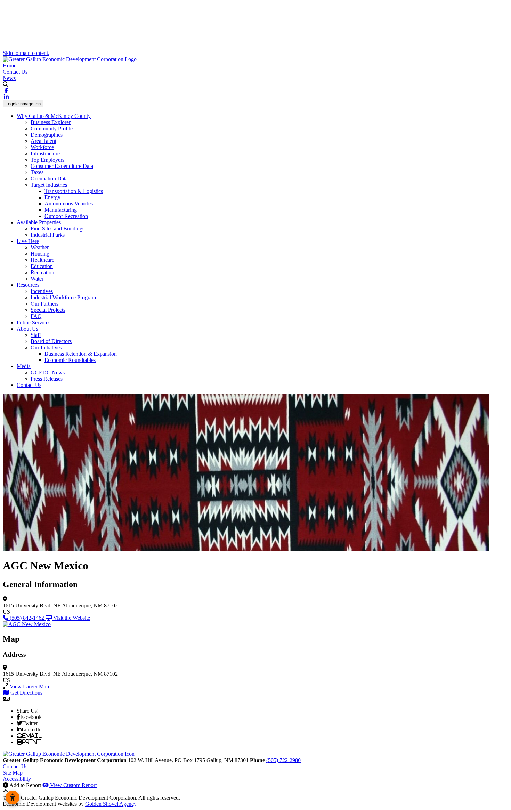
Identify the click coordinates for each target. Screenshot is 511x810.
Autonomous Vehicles (68, 203)
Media (24, 366)
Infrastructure (45, 153)
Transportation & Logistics (73, 191)
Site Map (13, 773)
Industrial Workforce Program (63, 297)
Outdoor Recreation (66, 216)
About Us (27, 329)
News (9, 78)
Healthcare (42, 260)
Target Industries (49, 185)
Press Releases (47, 379)
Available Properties (39, 222)
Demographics (47, 135)
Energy (52, 197)
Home (9, 65)
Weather (40, 247)
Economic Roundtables (70, 360)
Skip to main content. (26, 53)
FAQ (36, 316)
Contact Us (15, 72)
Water (37, 279)
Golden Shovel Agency (110, 804)
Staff (36, 335)
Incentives (42, 291)
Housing (40, 254)
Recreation (42, 272)
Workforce (42, 147)
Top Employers (47, 160)
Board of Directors (51, 341)
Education (42, 266)
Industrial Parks (48, 235)
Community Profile (52, 128)
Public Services (33, 322)
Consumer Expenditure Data (62, 166)
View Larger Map (29, 686)
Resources (28, 285)
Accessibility (17, 779)
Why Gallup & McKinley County (54, 116)
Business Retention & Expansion (80, 354)
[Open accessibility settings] (12, 797)
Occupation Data (49, 178)
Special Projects (48, 310)
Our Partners (44, 304)
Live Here (28, 241)
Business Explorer (51, 122)
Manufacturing (60, 210)
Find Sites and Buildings (57, 229)
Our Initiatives (46, 347)
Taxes (37, 172)
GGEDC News (48, 372)
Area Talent (43, 141)
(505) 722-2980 (283, 760)
